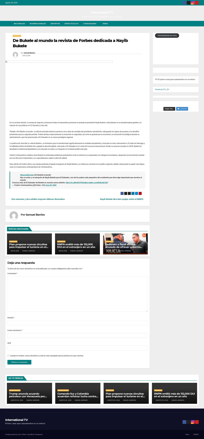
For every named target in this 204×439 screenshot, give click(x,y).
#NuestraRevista (26, 175)
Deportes (55, 24)
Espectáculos (72, 24)
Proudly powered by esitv (13, 434)
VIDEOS (196, 434)
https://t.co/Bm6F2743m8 (76, 183)
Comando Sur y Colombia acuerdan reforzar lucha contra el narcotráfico (76, 396)
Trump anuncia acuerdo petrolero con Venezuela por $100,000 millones (27, 396)
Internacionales (38, 24)
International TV (102, 12)
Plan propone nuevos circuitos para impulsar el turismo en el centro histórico (28, 247)
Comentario (12, 273)
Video (105, 24)
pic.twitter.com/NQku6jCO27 (97, 183)
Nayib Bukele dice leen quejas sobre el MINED (122, 199)
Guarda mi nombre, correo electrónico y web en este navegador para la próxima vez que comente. (47, 356)
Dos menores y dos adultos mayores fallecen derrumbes (38, 199)
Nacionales (19, 24)
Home (187, 434)
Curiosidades (90, 24)
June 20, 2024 (50, 185)
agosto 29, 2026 (17, 400)
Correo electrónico (14, 330)
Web (9, 343)
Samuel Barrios (29, 53)
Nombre (11, 318)
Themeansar (38, 434)
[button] (193, 23)
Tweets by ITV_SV (162, 89)
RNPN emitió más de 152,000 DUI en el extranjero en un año (76, 246)
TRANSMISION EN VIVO (167, 35)
